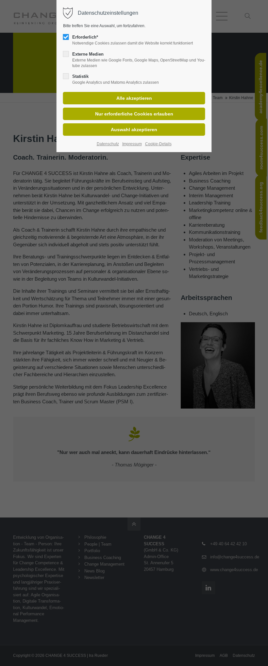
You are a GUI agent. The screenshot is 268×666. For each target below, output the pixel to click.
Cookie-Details (158, 144)
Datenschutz (108, 144)
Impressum (132, 144)
